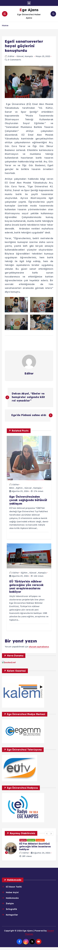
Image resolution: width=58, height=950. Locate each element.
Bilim (11, 488)
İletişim (10, 903)
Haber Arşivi (12, 892)
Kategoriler (12, 915)
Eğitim (19, 488)
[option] (29, 848)
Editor (11, 56)
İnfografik (11, 909)
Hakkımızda (12, 898)
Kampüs (29, 56)
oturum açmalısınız (39, 646)
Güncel (20, 56)
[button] (47, 833)
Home (5, 25)
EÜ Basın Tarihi (14, 887)
